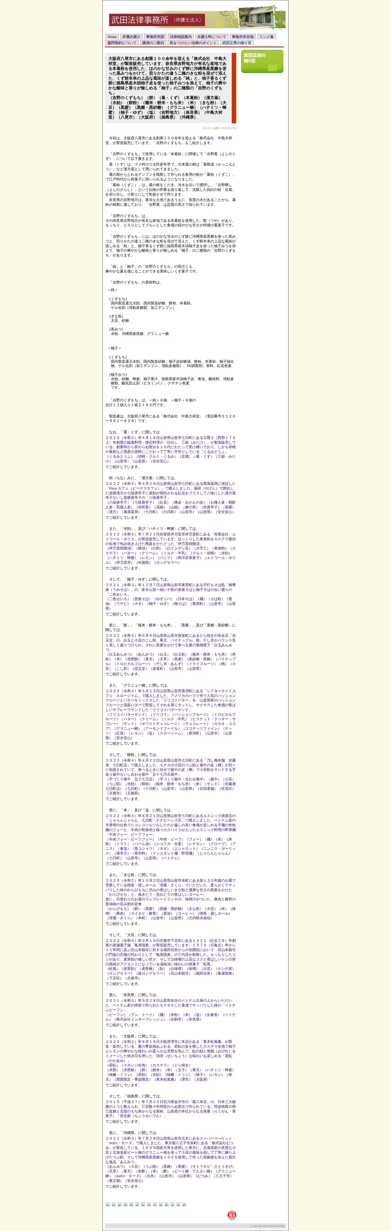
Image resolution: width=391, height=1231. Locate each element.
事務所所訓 (155, 37)
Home (112, 37)
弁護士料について (211, 37)
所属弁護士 (131, 37)
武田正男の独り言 (236, 43)
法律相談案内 (181, 37)
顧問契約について (122, 43)
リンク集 (266, 37)
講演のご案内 (153, 43)
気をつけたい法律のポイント (193, 43)
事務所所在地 (243, 37)
